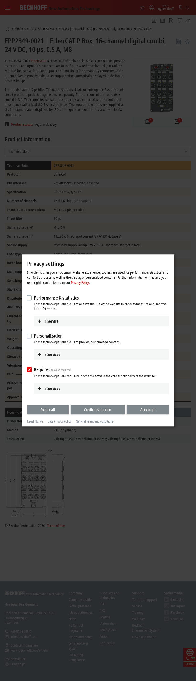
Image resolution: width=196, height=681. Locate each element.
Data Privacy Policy (59, 421)
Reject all (48, 409)
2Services (52, 388)
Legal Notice (35, 421)
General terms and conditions (94, 421)
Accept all (147, 409)
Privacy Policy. (80, 282)
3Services (52, 354)
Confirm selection (97, 409)
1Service (52, 321)
